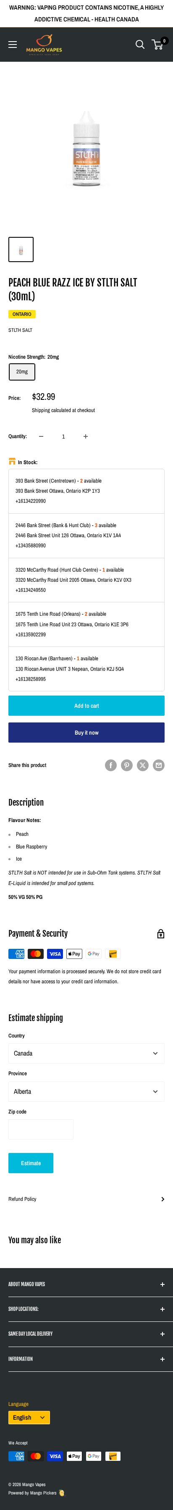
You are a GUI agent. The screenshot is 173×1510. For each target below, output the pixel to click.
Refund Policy (22, 1199)
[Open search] (140, 44)
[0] (157, 44)
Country (16, 1035)
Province (17, 1073)
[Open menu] (12, 44)
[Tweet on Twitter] (143, 765)
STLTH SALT (20, 330)
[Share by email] (159, 765)
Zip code (17, 1111)
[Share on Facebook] (111, 765)
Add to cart (86, 705)
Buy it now (87, 732)
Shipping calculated (51, 410)
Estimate (31, 1163)
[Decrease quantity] (41, 436)
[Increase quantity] (85, 436)
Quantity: (17, 436)
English (22, 1417)
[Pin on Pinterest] (127, 765)
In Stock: (28, 462)
